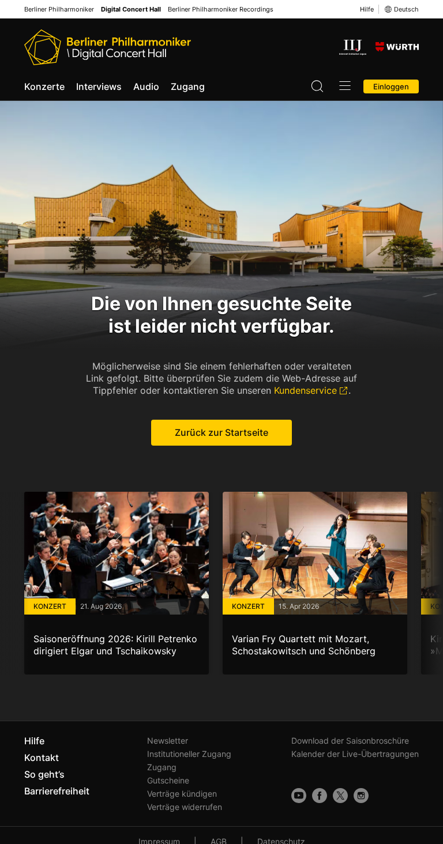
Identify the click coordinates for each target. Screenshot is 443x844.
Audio (146, 86)
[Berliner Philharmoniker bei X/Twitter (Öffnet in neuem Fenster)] (340, 795)
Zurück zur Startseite (221, 432)
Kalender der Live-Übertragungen (355, 754)
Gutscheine (168, 780)
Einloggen (391, 86)
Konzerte (44, 86)
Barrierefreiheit (56, 791)
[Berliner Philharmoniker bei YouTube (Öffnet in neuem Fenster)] (298, 795)
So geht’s (44, 774)
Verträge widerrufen (184, 807)
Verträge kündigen (182, 793)
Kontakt (41, 757)
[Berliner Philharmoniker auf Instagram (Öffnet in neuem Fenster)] (361, 795)
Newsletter (167, 740)
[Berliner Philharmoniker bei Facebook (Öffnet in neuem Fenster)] (319, 795)
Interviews (99, 86)
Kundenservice (305, 390)
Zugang (188, 86)
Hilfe (367, 9)
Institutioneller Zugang (189, 754)
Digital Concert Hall (131, 9)
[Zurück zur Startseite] (107, 47)
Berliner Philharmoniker (59, 9)
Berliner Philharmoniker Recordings (220, 9)
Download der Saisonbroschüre (350, 740)
